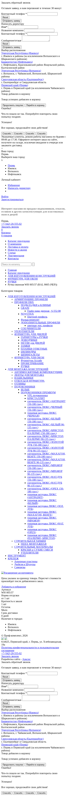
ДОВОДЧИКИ (29, 340)
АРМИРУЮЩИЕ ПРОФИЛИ (31, 299)
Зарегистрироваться (12, 199)
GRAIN (25, 308)
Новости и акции (17, 249)
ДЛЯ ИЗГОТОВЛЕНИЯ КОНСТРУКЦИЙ (31, 275)
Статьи (12, 252)
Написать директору (19, 188)
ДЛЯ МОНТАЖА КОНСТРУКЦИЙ (28, 369)
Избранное (14, 185)
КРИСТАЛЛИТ (36, 398)
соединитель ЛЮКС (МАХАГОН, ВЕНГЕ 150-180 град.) (46, 455)
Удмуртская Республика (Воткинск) (21, 70)
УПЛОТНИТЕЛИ (24, 331)
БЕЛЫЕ (25, 389)
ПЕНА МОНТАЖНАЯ (34, 544)
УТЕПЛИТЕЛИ (30, 552)
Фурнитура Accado (31, 360)
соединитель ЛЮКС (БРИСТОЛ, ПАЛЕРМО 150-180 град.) (45, 432)
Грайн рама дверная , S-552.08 (44, 311)
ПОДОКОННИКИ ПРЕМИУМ (38, 392)
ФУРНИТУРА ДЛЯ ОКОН (23, 278)
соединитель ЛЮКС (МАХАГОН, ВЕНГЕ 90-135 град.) (46, 461)
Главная (12, 270)
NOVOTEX (27, 313)
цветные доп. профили (40, 325)
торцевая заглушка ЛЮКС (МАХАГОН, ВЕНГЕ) (42, 513)
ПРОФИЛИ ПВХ (24, 302)
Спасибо (7, 133)
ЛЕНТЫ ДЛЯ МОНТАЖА (29, 375)
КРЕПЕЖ (13, 558)
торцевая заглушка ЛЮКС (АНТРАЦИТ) (42, 496)
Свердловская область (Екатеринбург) (22, 79)
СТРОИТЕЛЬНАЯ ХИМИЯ (30, 541)
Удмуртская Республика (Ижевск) (20, 53)
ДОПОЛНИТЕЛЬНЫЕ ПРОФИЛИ (40, 322)
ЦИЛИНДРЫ (28, 351)
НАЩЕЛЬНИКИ (23, 378)
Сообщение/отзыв (11, 40)
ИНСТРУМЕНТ (17, 555)
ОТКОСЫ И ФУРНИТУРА (29, 380)
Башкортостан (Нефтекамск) (17, 62)
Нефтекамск (14, 174)
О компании (14, 244)
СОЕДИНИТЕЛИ (31, 328)
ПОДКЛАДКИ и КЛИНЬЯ (36, 305)
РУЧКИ (12, 281)
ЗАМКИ (25, 346)
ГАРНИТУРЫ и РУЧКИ (34, 337)
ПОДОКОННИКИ (24, 386)
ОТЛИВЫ (20, 383)
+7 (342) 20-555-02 (11, 224)
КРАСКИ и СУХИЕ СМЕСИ (37, 549)
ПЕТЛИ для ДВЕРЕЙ (33, 343)
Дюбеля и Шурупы (24, 564)
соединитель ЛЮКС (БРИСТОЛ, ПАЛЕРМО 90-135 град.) (45, 437)
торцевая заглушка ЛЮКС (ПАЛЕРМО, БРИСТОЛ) (42, 537)
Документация (16, 255)
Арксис (26, 659)
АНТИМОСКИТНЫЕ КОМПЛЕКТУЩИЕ (38, 372)
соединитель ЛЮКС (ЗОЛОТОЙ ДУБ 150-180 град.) (45, 443)
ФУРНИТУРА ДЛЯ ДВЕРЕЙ (30, 334)
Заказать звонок (10, 226)
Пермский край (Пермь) (14, 85)
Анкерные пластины (25, 561)
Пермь (11, 165)
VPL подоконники (37, 395)
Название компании (12, 30)
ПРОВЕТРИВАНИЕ (32, 363)
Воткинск (13, 171)
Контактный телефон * (14, 13)
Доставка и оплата (18, 246)
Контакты (13, 258)
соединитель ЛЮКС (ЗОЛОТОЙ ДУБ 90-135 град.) (45, 449)
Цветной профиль (37, 316)
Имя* (4, 27)
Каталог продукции (19, 241)
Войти (4, 196)
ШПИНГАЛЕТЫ (30, 354)
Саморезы (19, 567)
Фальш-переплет (30, 319)
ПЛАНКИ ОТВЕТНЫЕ (34, 348)
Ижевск (12, 168)
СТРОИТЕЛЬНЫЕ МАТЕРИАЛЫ (33, 547)
